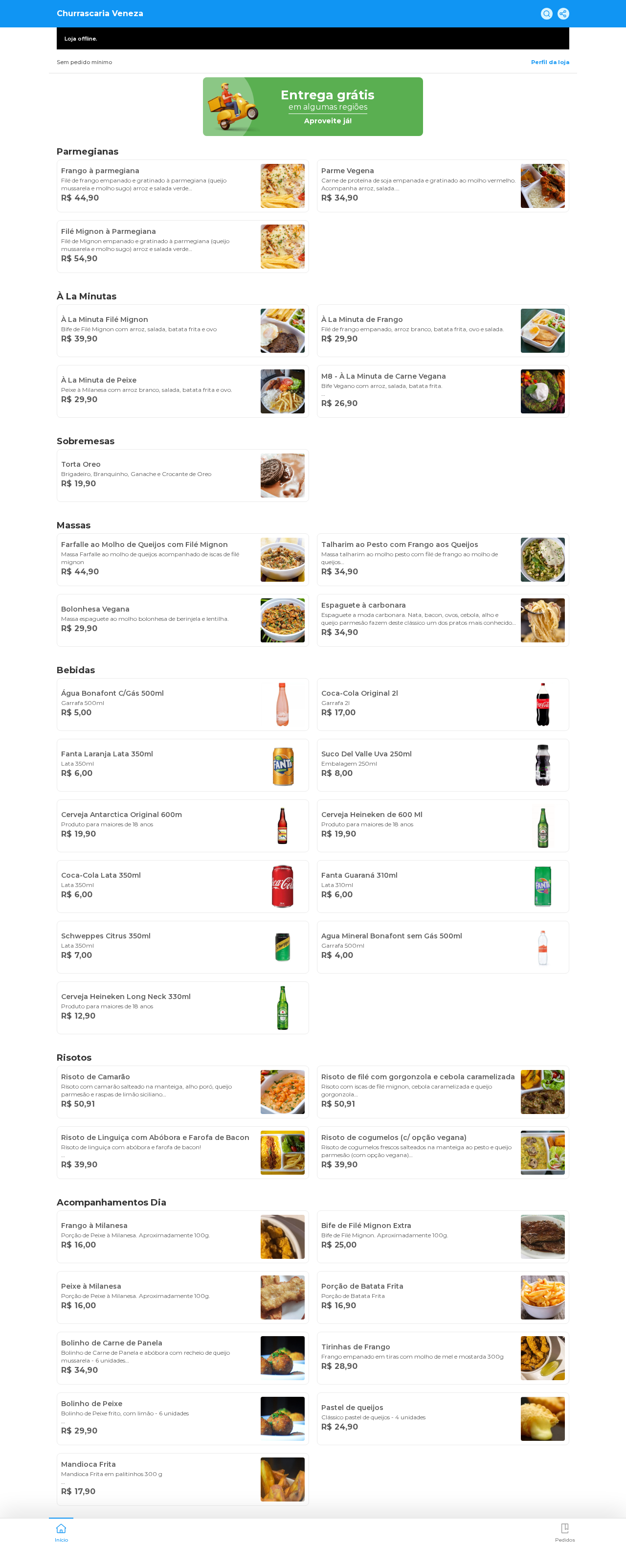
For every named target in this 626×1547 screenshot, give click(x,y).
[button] (61, 1532)
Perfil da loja (550, 62)
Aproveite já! (328, 120)
